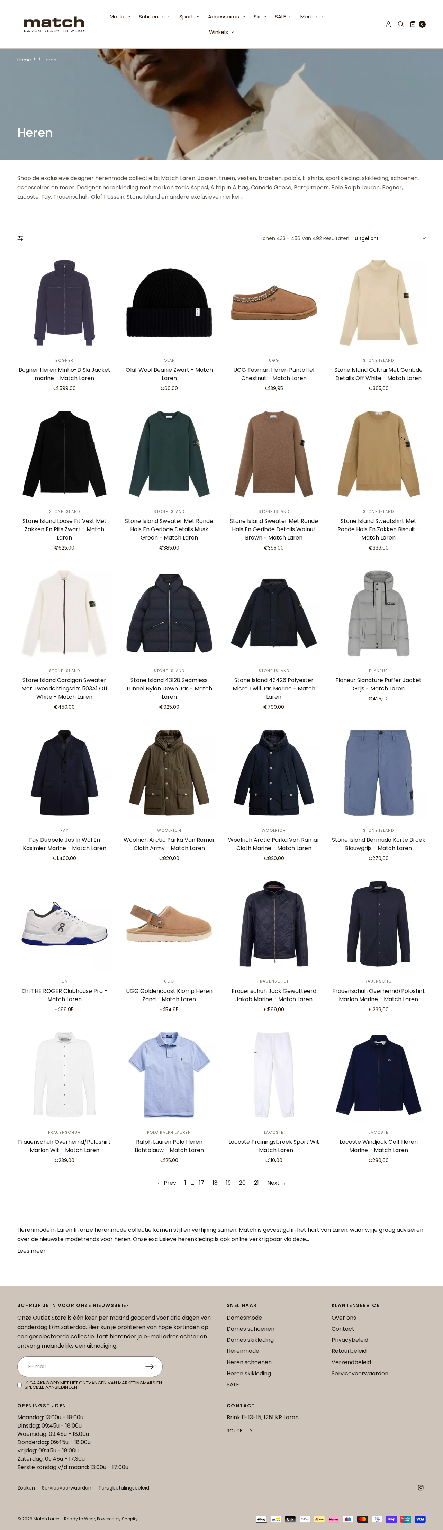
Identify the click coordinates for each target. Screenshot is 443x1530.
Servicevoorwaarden (360, 1373)
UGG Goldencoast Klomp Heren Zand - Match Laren (169, 995)
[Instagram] (421, 1488)
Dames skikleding (250, 1340)
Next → (277, 1183)
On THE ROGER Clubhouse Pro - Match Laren (64, 995)
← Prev (166, 1183)
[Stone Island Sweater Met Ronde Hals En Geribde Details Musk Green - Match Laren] (169, 454)
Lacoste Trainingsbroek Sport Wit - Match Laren (273, 1146)
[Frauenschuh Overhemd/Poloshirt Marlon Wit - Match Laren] (64, 1075)
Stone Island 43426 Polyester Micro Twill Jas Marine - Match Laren (274, 688)
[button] (239, 1430)
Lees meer (31, 1251)
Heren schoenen (249, 1362)
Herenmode (243, 1351)
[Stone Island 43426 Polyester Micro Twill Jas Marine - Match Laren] (274, 613)
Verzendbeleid (351, 1362)
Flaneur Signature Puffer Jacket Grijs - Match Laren (378, 684)
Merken (309, 16)
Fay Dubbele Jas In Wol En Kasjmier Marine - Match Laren (64, 844)
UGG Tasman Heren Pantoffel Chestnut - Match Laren (273, 374)
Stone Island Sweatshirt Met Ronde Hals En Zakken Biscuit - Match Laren (378, 529)
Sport (186, 16)
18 (215, 1183)
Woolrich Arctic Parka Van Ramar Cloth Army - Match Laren (169, 844)
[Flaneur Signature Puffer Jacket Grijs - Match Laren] (379, 613)
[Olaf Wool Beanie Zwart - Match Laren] (169, 303)
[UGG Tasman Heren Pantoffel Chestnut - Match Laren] (274, 303)
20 (242, 1183)
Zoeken (26, 1487)
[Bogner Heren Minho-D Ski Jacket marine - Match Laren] (64, 303)
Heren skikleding (249, 1373)
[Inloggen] (388, 24)
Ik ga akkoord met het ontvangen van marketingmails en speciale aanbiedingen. (93, 1384)
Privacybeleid (350, 1340)
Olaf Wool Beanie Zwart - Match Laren (169, 374)
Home (24, 59)
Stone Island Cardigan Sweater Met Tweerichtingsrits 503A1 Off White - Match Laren (64, 688)
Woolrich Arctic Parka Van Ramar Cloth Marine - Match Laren (273, 844)
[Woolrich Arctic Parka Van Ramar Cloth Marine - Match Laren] (274, 772)
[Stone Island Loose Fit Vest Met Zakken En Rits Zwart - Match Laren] (64, 454)
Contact (343, 1329)
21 (256, 1183)
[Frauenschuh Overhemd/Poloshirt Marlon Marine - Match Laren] (379, 924)
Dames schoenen (250, 1329)
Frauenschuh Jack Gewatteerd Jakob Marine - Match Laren (274, 995)
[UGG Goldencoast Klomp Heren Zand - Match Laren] (169, 924)
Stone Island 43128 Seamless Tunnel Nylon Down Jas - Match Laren (169, 688)
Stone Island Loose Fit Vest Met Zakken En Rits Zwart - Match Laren (64, 529)
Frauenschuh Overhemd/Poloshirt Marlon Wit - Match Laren (64, 1146)
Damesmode (244, 1318)
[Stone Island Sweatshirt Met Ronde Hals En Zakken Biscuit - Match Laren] (379, 454)
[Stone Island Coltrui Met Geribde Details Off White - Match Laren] (379, 303)
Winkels (218, 32)
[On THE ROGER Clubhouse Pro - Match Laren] (64, 924)
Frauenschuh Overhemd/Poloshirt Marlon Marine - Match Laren (378, 995)
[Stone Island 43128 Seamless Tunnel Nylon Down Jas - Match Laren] (169, 613)
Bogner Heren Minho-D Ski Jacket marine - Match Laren (64, 374)
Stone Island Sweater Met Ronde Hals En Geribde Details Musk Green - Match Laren (169, 529)
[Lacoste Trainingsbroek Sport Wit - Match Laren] (274, 1075)
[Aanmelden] (154, 1366)
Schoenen (152, 16)
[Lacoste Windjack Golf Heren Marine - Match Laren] (379, 1075)
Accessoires (223, 16)
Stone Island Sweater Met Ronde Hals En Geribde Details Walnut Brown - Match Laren (274, 529)
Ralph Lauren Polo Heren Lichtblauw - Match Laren (169, 1146)
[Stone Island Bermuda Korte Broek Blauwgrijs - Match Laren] (379, 772)
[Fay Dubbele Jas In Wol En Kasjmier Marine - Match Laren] (64, 772)
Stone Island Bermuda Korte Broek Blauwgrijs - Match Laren (378, 844)
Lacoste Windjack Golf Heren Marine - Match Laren (379, 1146)
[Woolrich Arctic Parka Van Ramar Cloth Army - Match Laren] (169, 772)
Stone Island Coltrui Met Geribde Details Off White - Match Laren (378, 374)
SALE (280, 16)
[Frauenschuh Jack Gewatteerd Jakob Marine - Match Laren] (274, 924)
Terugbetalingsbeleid (123, 1487)
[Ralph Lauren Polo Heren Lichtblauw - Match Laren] (169, 1075)
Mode (117, 16)
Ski (257, 16)
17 (201, 1183)
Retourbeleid (349, 1351)
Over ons (344, 1318)
